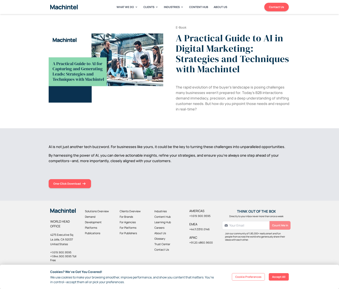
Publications (92, 233)
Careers (159, 227)
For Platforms (128, 227)
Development (93, 222)
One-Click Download (67, 183)
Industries (172, 7)
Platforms (91, 227)
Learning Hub (162, 222)
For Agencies (128, 222)
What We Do (125, 7)
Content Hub (198, 7)
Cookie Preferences (248, 277)
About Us (220, 7)
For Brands (126, 217)
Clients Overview (130, 211)
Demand (90, 217)
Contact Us (276, 7)
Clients (148, 7)
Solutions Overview (97, 211)
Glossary (159, 238)
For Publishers (128, 233)
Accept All (278, 277)
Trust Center (162, 244)
